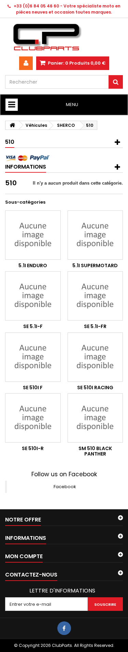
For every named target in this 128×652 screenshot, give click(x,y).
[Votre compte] (26, 63)
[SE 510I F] (33, 357)
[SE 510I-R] (33, 418)
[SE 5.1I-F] (33, 296)
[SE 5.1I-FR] (95, 296)
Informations (25, 167)
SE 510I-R (33, 448)
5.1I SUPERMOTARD (95, 265)
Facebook (65, 486)
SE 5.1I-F (33, 326)
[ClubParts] (64, 37)
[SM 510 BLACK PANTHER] (95, 418)
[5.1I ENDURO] (33, 235)
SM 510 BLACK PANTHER (95, 451)
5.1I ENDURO (32, 265)
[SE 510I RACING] (95, 357)
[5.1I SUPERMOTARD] (95, 235)
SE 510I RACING (95, 387)
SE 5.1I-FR (95, 326)
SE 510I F (33, 387)
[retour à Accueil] (12, 125)
